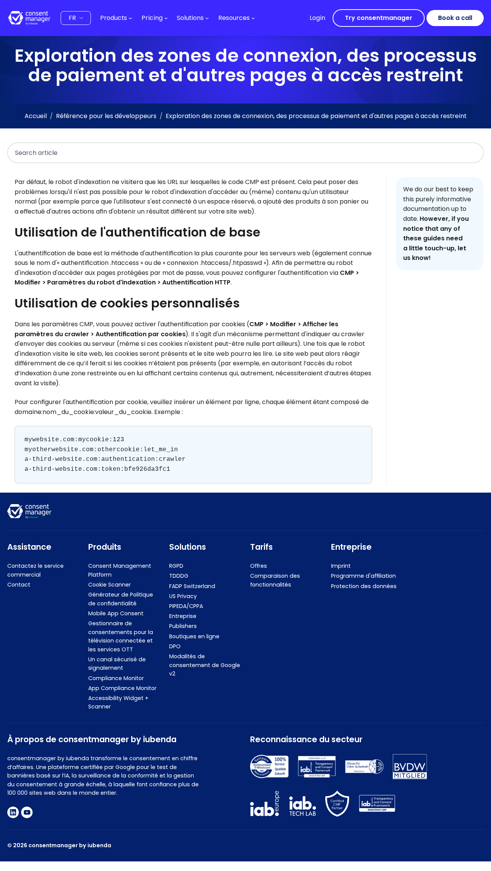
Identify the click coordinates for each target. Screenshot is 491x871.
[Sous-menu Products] (130, 18)
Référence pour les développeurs (106, 116)
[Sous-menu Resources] (253, 18)
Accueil (36, 116)
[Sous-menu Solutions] (207, 18)
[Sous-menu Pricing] (166, 18)
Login (317, 17)
